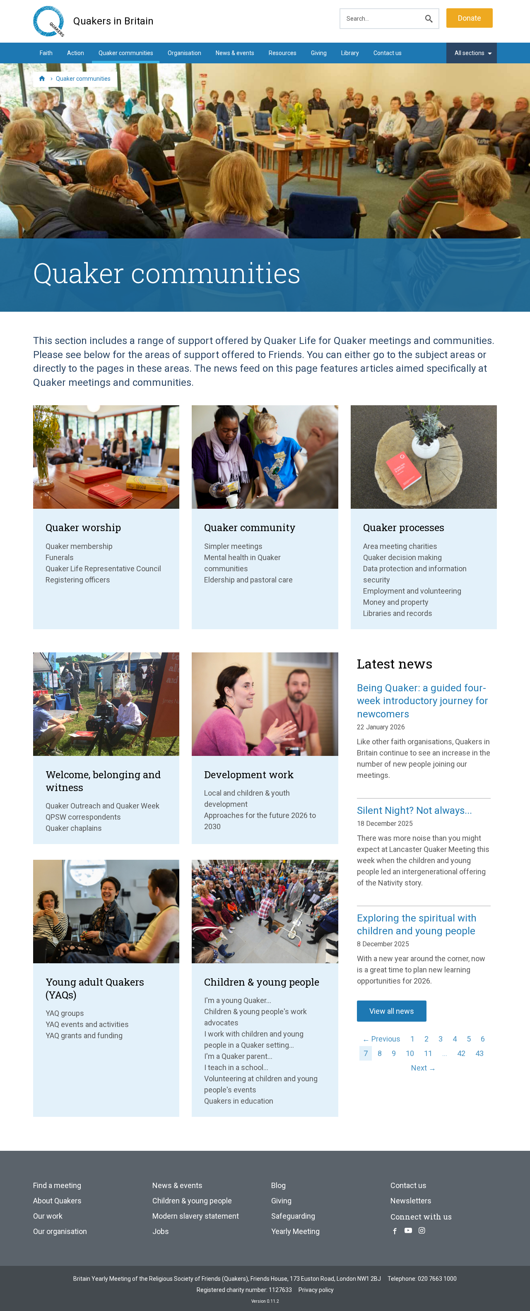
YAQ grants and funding (84, 1035)
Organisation (184, 53)
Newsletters (410, 1200)
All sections (469, 53)
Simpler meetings (233, 546)
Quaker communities (126, 53)
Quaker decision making (402, 557)
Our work (48, 1216)
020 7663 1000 (437, 1278)
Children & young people (192, 1200)
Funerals (60, 557)
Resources (282, 53)
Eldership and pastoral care (248, 579)
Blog (278, 1185)
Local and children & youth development (247, 798)
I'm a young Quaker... (237, 1000)
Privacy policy (316, 1290)
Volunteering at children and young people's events (261, 1084)
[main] (265, 355)
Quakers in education (238, 1101)
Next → (423, 1067)
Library (350, 53)
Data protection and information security (415, 574)
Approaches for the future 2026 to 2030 (260, 821)
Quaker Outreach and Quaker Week (102, 805)
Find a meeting (57, 1185)
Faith (46, 53)
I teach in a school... (236, 1067)
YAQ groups (65, 1013)
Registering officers (78, 579)
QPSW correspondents (83, 817)
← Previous (381, 1038)
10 (410, 1053)
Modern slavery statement (195, 1216)
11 (428, 1053)
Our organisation (60, 1231)
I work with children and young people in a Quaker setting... (254, 1039)
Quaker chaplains (74, 828)
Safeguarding (293, 1216)
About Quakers (57, 1200)
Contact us (387, 53)
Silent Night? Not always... (414, 810)
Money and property (396, 602)
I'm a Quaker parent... (238, 1056)
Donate (469, 18)
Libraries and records (397, 613)
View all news (391, 1011)
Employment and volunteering (412, 591)
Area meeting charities (400, 546)
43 (479, 1053)
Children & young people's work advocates (255, 1017)
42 (461, 1053)
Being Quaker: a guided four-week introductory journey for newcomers (422, 700)
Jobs (160, 1231)
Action (75, 53)
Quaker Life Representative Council (103, 568)
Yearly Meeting (295, 1231)
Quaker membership (79, 546)
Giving (319, 53)
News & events (235, 53)
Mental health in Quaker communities (242, 563)
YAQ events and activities (87, 1024)
